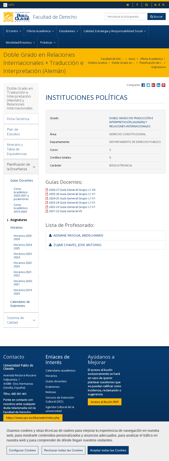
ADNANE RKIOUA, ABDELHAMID (77, 235)
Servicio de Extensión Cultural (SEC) (60, 399)
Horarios (16, 227)
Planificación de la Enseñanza (151, 63)
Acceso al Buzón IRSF (105, 402)
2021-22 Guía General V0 (65, 211)
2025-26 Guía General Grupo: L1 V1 (72, 194)
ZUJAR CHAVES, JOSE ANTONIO (76, 244)
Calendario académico (60, 370)
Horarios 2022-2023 (23, 264)
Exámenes (53, 387)
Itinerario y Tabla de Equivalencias (17, 149)
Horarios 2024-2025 (23, 246)
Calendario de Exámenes (20, 304)
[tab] (21, 119)
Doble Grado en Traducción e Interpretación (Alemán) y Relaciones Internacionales (123, 63)
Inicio (132, 59)
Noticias (51, 392)
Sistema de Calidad (15, 319)
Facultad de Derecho (55, 16)
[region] (84, 441)
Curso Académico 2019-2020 (21, 208)
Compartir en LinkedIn (158, 85)
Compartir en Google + (153, 85)
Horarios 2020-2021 (23, 282)
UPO (10, 5)
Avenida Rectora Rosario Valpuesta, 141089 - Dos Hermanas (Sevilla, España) (19, 381)
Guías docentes (56, 381)
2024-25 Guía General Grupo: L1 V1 (72, 198)
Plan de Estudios (13, 131)
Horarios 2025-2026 (23, 237)
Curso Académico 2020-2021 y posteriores (21, 194)
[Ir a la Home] (18, 16)
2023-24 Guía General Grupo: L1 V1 (72, 202)
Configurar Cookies (22, 450)
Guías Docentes (21, 180)
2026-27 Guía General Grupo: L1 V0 (72, 190)
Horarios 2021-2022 (23, 273)
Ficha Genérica (18, 119)
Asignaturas (158, 67)
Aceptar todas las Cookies (108, 450)
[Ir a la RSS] (156, 4)
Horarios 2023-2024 (23, 255)
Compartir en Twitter (148, 85)
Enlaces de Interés (58, 359)
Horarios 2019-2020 (23, 291)
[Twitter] (164, 4)
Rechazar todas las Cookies (63, 450)
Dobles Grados (97, 63)
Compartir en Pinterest (163, 85)
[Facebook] (159, 4)
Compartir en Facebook (143, 85)
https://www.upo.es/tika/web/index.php (33, 418)
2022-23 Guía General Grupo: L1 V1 (72, 207)
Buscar (158, 16)
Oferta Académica (151, 59)
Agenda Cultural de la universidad (60, 409)
